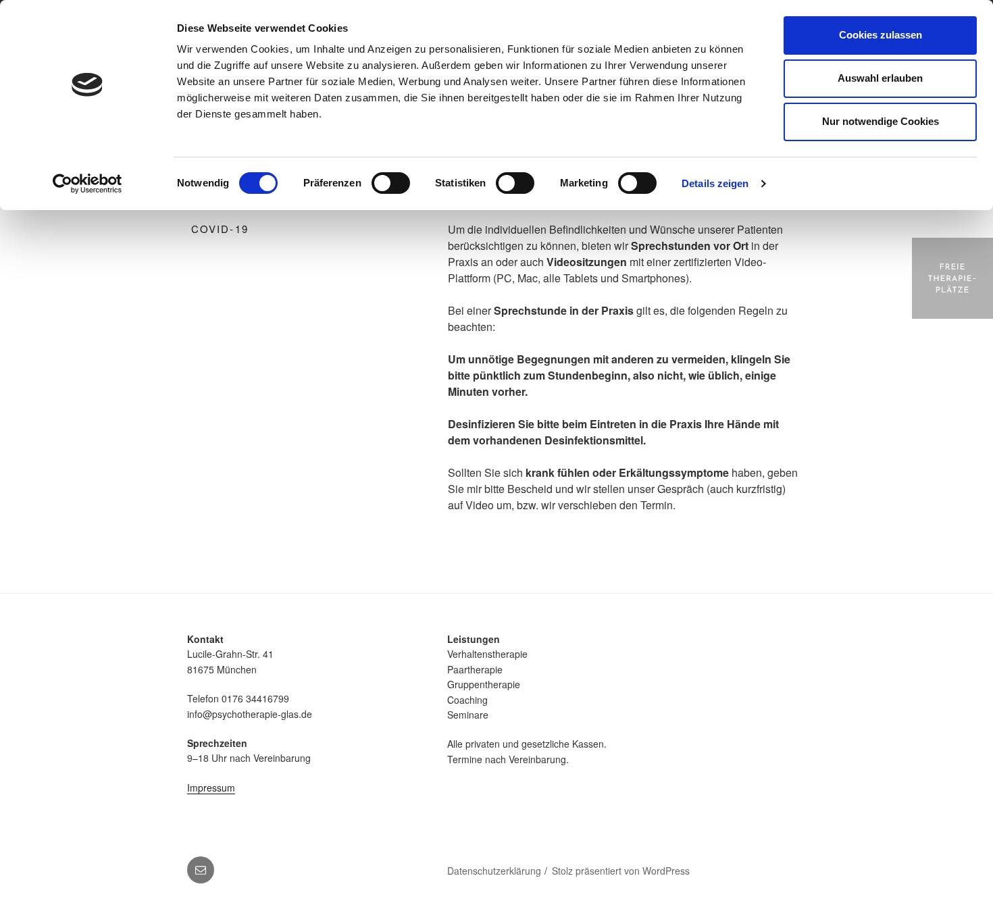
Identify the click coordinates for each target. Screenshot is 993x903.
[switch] (391, 183)
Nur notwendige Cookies (880, 121)
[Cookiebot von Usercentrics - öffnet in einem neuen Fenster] (87, 184)
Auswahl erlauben (880, 78)
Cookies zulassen (880, 35)
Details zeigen (715, 183)
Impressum (211, 787)
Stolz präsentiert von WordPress (621, 870)
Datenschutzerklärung (494, 870)
